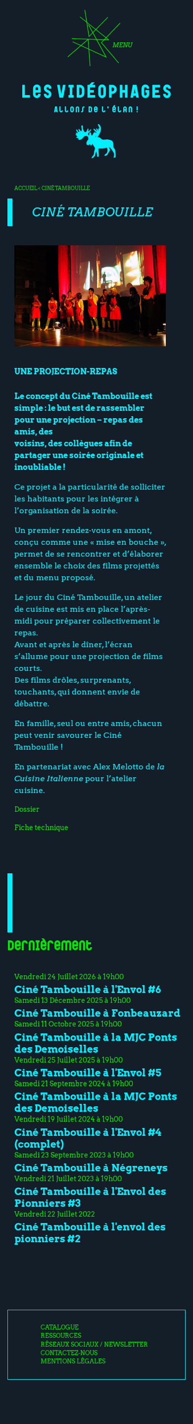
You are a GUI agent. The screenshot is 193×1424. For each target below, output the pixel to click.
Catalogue (60, 1327)
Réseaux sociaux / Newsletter (94, 1344)
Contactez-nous (69, 1353)
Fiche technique (41, 827)
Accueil (25, 188)
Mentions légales (73, 1361)
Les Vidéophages (96, 90)
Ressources (61, 1335)
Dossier (27, 809)
